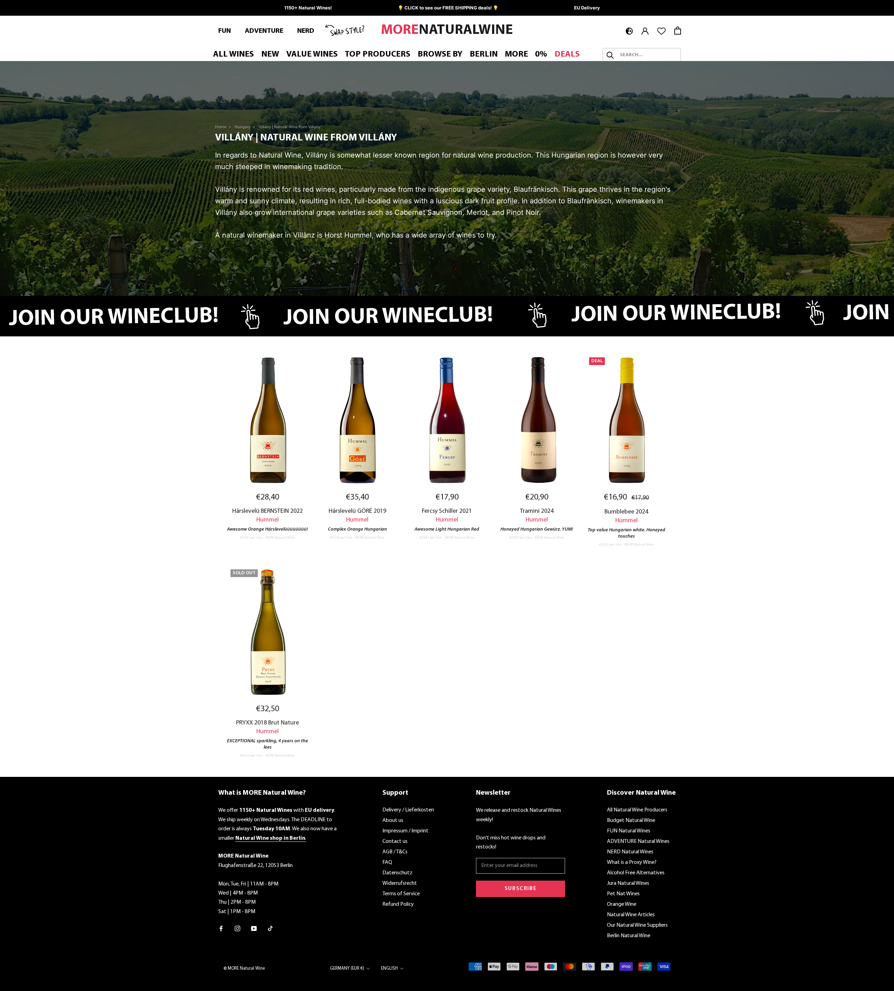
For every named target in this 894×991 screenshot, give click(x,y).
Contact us (395, 841)
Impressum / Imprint (405, 831)
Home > (223, 127)
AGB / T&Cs (395, 852)
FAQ (387, 862)
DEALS (567, 54)
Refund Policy (398, 904)
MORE (516, 54)
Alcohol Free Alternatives (636, 873)
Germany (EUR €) (347, 968)
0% (541, 54)
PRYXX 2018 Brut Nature (267, 723)
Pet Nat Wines (623, 894)
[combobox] (648, 55)
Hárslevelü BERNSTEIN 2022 (267, 511)
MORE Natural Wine (280, 538)
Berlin (484, 54)
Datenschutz (397, 873)
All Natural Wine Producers (637, 810)
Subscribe (520, 888)
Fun (224, 31)
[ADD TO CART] (267, 420)
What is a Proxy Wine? (632, 862)
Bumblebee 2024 (626, 512)
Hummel (267, 520)
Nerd (305, 31)
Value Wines (312, 54)
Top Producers (377, 54)
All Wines (233, 54)
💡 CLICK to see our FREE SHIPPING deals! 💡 (448, 7)
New (270, 54)
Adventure (264, 31)
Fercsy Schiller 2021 (447, 511)
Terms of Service (401, 894)
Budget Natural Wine (631, 820)
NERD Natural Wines (630, 852)
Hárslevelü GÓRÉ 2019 (357, 511)
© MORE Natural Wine (244, 968)
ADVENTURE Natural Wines (638, 841)
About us (392, 820)
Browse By (440, 54)
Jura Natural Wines (628, 883)
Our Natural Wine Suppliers (637, 925)
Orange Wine (621, 904)
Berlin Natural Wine (628, 936)
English (389, 968)
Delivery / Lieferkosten (408, 810)
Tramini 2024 (537, 511)
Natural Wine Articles (631, 915)
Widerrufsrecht (399, 883)
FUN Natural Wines (628, 831)
